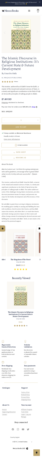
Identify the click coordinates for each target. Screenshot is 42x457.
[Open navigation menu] (29, 11)
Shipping (5, 102)
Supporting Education (9, 412)
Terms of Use (25, 392)
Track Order (24, 412)
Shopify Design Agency (27, 449)
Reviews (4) (21, 158)
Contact (4, 414)
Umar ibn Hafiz (10, 74)
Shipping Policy (26, 399)
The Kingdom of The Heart (21, 259)
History (4, 409)
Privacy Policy (25, 397)
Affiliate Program (26, 409)
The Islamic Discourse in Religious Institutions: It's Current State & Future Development (20, 314)
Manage (23, 417)
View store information (12, 139)
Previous (4, 238)
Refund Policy (25, 395)
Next (37, 238)
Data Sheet (21, 152)
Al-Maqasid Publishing (12, 78)
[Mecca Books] (10, 11)
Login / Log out (26, 414)
